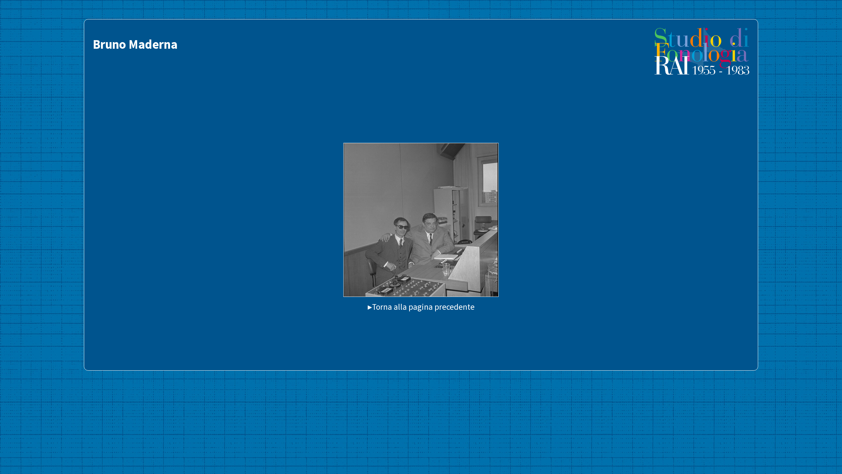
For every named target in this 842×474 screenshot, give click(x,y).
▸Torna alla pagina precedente (421, 307)
